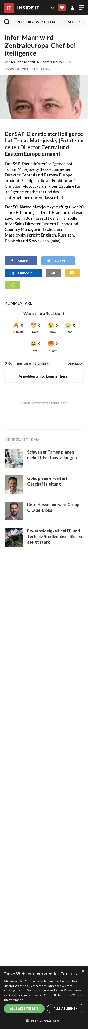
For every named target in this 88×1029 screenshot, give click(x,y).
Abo (62, 7)
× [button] (82, 971)
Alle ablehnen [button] (66, 1008)
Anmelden (72, 8)
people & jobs (16, 69)
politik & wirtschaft (38, 21)
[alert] (44, 997)
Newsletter (52, 7)
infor (46, 69)
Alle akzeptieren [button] (24, 1008)
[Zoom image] (44, 97)
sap (35, 69)
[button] (44, 1021)
